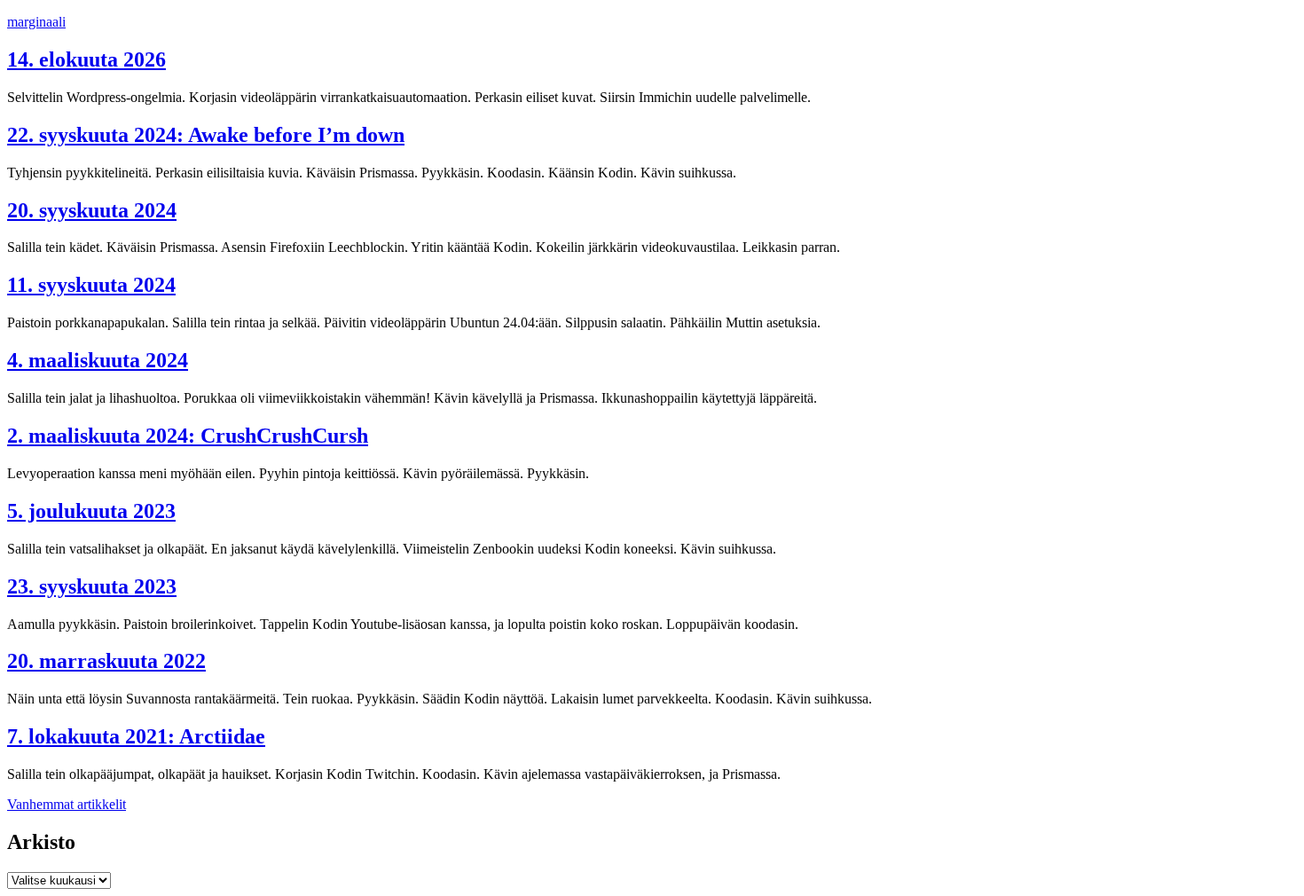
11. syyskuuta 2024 (91, 284)
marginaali (36, 21)
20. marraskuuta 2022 (106, 660)
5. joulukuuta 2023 (91, 511)
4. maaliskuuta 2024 (97, 360)
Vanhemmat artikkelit (66, 804)
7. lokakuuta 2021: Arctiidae (136, 736)
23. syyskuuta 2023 (92, 586)
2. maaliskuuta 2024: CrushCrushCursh (187, 435)
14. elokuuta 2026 (86, 59)
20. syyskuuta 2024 (92, 210)
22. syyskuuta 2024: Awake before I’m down (206, 134)
